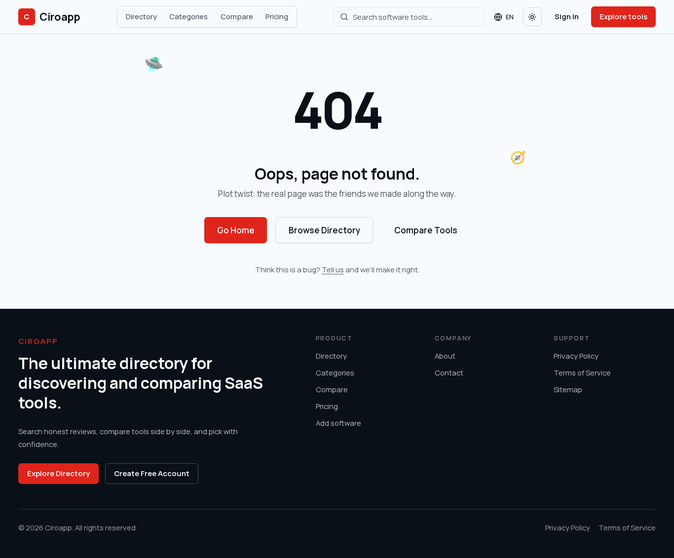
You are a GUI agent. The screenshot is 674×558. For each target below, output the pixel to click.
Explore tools (623, 16)
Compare (237, 16)
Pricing (276, 16)
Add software (338, 423)
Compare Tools (425, 230)
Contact (449, 372)
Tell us (333, 269)
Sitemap (568, 389)
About (445, 356)
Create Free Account (151, 473)
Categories (188, 16)
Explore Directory (58, 473)
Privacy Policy (576, 356)
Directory (141, 16)
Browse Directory (324, 230)
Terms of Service (582, 372)
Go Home (236, 230)
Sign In (567, 16)
